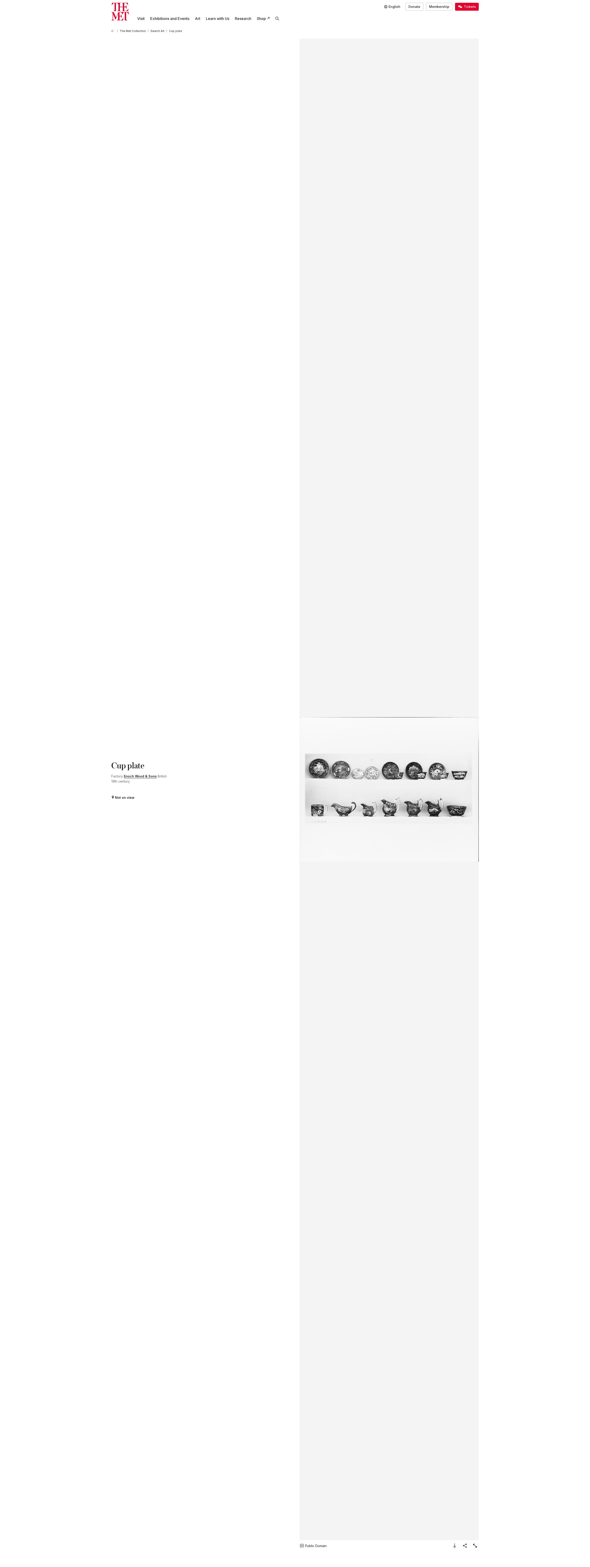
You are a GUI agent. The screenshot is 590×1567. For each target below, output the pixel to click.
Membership (439, 7)
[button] (389, 789)
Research (243, 18)
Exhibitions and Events (169, 18)
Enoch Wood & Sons (140, 776)
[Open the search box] (277, 18)
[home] (113, 31)
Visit (141, 18)
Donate (414, 7)
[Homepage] (120, 11)
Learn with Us (217, 18)
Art (197, 18)
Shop (261, 18)
